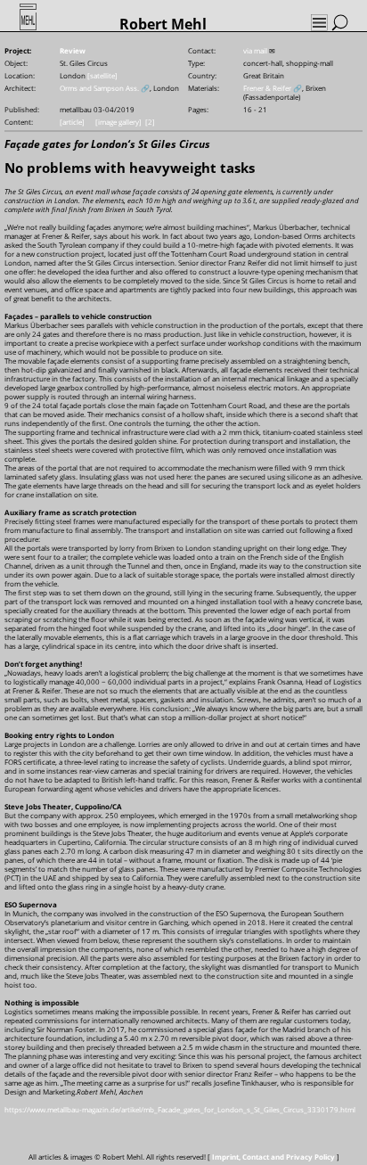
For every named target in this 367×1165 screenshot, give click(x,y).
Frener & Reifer (267, 88)
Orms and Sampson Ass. (99, 88)
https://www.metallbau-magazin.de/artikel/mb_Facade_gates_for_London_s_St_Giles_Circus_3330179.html (179, 1109)
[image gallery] (118, 122)
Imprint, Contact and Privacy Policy (273, 1156)
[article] (72, 122)
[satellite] (102, 75)
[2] (150, 122)
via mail (255, 50)
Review (73, 50)
